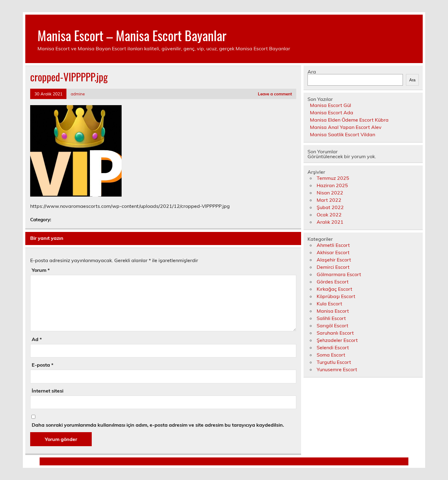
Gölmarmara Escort (339, 274)
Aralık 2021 (330, 222)
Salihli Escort (331, 318)
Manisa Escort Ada (331, 112)
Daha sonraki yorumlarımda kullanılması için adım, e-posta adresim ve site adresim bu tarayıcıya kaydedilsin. (158, 424)
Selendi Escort (333, 347)
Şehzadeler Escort (337, 340)
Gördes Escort (333, 282)
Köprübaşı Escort (336, 296)
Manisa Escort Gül (330, 105)
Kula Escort (329, 303)
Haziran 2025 (332, 185)
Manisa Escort (333, 311)
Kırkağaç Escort (334, 289)
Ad (37, 339)
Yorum (41, 270)
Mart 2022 (329, 200)
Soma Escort (331, 355)
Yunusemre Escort (337, 369)
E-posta (42, 364)
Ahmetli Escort (333, 245)
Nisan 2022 (330, 193)
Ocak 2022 (329, 215)
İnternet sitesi (47, 390)
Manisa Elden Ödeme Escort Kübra (349, 120)
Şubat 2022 (330, 207)
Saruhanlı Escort (335, 333)
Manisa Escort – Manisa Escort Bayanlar (131, 35)
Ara (312, 72)
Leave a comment (275, 93)
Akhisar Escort (333, 252)
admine (78, 93)
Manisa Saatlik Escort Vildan (342, 134)
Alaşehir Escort (334, 260)
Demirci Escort (333, 267)
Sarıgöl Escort (332, 325)
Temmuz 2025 (333, 178)
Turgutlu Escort (334, 362)
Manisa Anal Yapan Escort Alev (346, 127)
